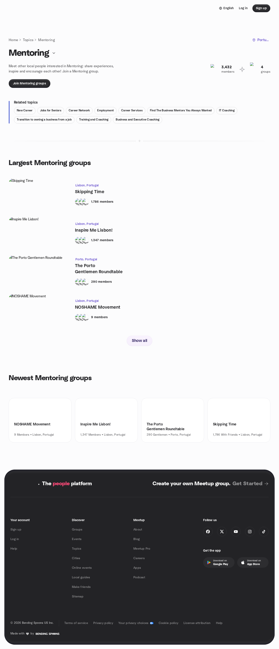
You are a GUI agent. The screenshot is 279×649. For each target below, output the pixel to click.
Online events (82, 567)
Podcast (139, 577)
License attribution (197, 623)
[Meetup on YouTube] (236, 531)
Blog (136, 539)
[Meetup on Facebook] (208, 531)
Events (77, 539)
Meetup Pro (141, 548)
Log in (14, 539)
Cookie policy (169, 623)
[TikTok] (264, 531)
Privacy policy (103, 623)
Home (13, 40)
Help (13, 548)
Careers (139, 558)
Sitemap (77, 596)
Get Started (247, 483)
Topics (28, 40)
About (137, 529)
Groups (77, 529)
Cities (76, 558)
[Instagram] (250, 531)
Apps (137, 567)
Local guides (81, 577)
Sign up (15, 529)
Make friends (81, 587)
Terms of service (76, 623)
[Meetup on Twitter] (222, 531)
